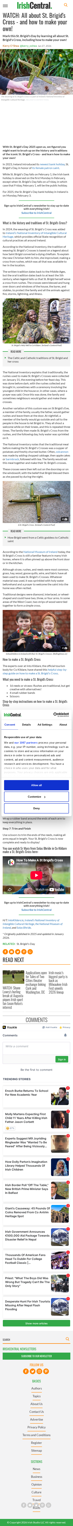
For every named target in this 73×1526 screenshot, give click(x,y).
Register (36, 1443)
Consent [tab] (9, 724)
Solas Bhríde (24, 927)
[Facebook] (26, 1371)
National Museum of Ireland (40, 551)
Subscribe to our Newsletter (36, 1356)
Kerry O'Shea (11, 45)
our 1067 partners (26, 742)
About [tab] (63, 724)
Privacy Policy (36, 1427)
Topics (37, 1396)
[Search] (66, 5)
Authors (36, 1388)
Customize (34, 796)
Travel (36, 1500)
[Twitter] (32, 1371)
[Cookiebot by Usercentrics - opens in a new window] (53, 714)
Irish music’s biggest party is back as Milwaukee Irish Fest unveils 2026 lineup (58, 982)
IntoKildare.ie (16, 920)
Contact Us (36, 1412)
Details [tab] (26, 724)
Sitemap (36, 1450)
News (36, 1469)
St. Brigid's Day (26, 943)
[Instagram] (39, 1371)
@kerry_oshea (28, 45)
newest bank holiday (52, 164)
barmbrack (12, 459)
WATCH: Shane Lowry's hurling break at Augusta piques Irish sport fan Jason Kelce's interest (13, 997)
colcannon (62, 451)
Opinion (36, 1484)
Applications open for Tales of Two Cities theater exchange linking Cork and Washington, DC (36, 982)
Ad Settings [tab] (45, 724)
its (33, 168)
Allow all (36, 784)
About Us (36, 1404)
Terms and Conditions (36, 1435)
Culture (36, 1492)
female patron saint (47, 168)
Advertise (36, 1419)
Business (36, 1477)
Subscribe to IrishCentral (36, 212)
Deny (36, 808)
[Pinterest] (46, 1371)
